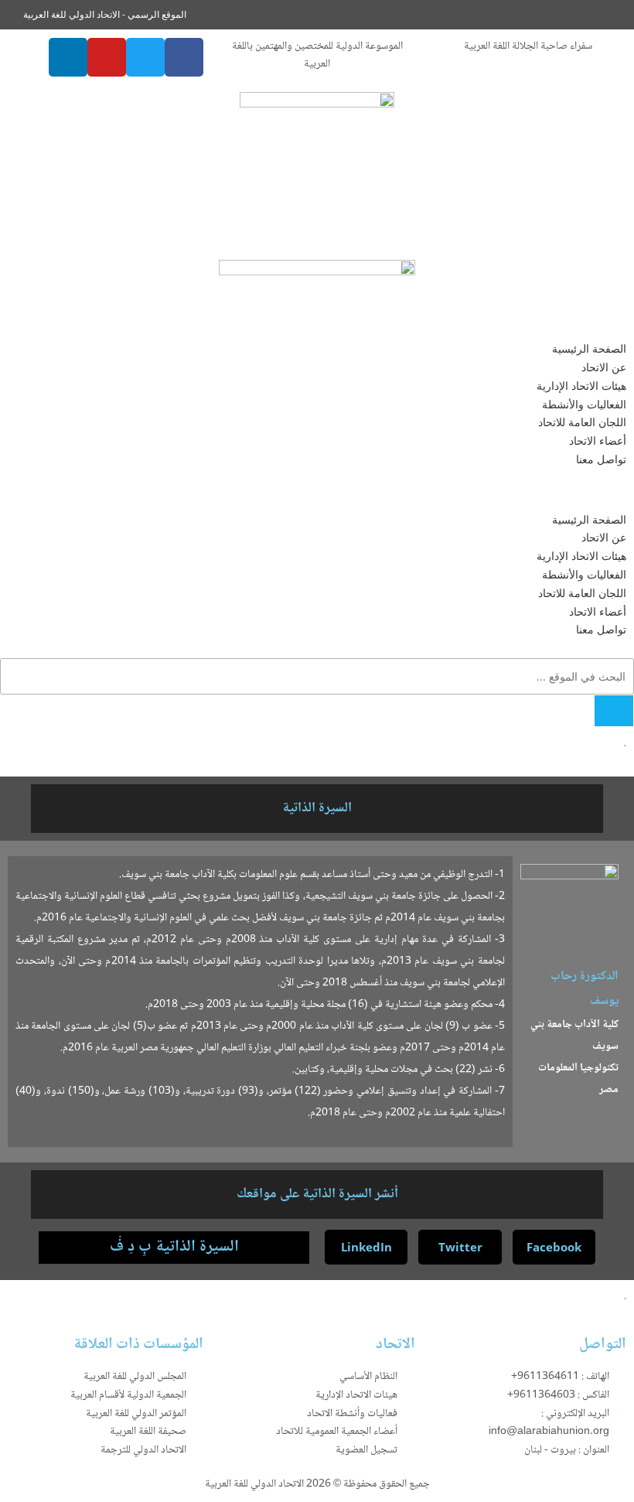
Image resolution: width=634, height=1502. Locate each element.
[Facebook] (184, 57)
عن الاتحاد (603, 367)
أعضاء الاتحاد (597, 440)
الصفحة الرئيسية (589, 348)
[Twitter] (145, 57)
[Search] (614, 711)
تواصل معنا (601, 459)
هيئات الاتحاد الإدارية (581, 385)
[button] (317, 489)
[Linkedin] (68, 57)
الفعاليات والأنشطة (584, 404)
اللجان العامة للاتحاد (582, 422)
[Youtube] (106, 57)
